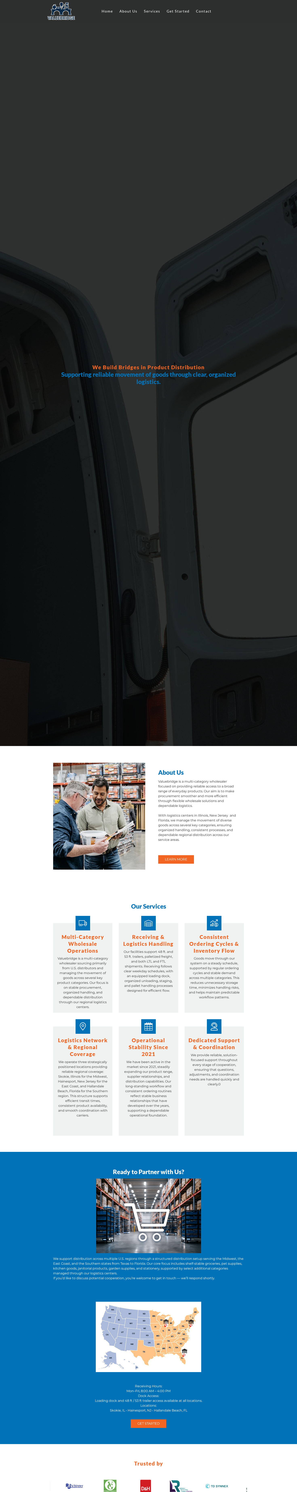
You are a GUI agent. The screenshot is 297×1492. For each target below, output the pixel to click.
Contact (204, 11)
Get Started (178, 11)
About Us (128, 11)
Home (107, 11)
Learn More (176, 859)
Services (152, 11)
